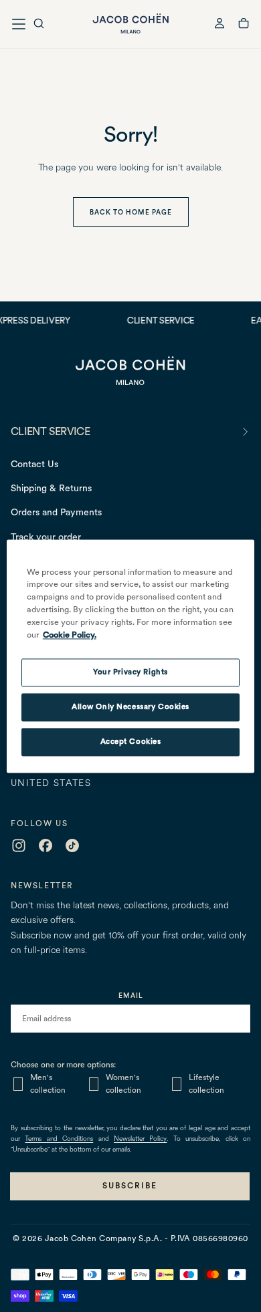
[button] (39, 25)
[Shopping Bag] (243, 25)
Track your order (46, 536)
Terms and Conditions (59, 1139)
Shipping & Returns (51, 488)
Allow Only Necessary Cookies (130, 706)
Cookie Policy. (69, 635)
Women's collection (123, 1084)
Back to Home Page (131, 212)
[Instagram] (19, 845)
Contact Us (34, 463)
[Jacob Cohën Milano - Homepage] (130, 23)
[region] (131, 656)
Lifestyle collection (206, 1084)
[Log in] (219, 25)
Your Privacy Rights (130, 671)
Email (130, 995)
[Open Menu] (19, 24)
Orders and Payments (56, 512)
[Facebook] (45, 845)
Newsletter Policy (140, 1139)
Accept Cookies (130, 741)
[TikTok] (72, 845)
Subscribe (129, 1185)
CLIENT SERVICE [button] (50, 431)
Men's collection (48, 1084)
